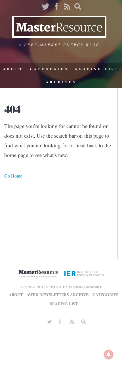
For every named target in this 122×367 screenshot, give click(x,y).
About (13, 69)
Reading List (97, 69)
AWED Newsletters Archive (58, 295)
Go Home (13, 176)
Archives (61, 81)
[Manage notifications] (108, 354)
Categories (49, 69)
